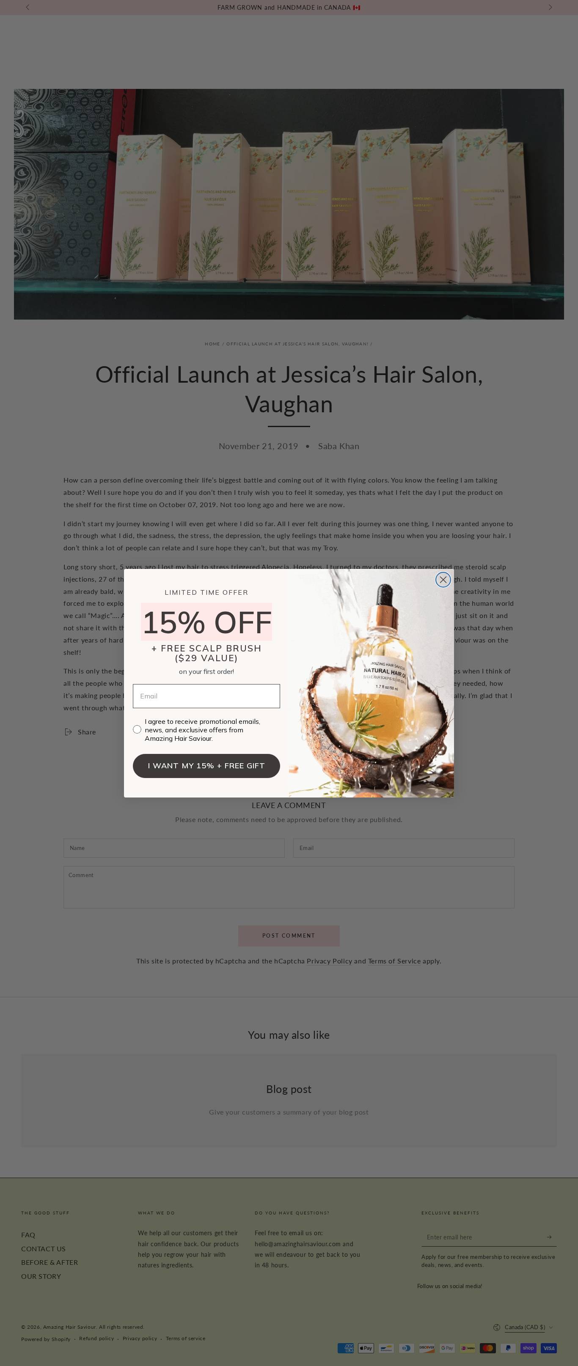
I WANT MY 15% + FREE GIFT (206, 765)
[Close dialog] (443, 579)
